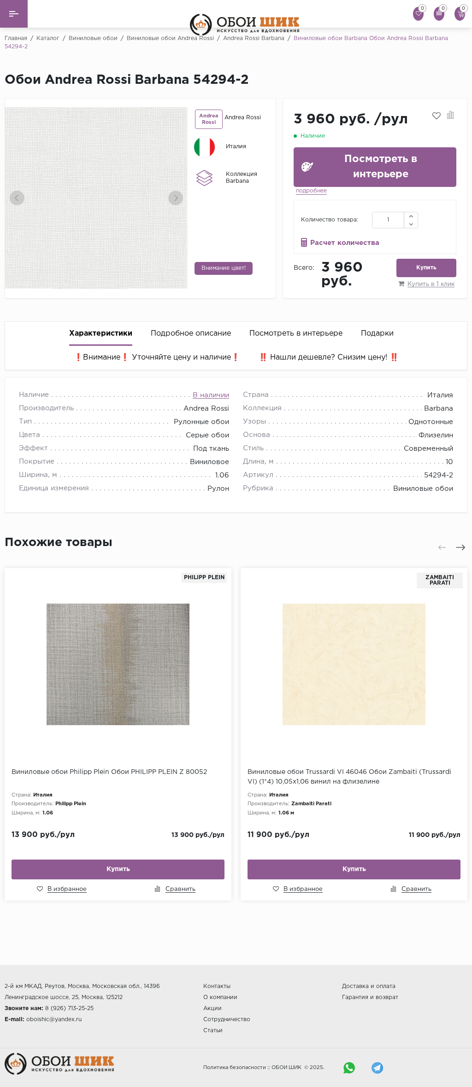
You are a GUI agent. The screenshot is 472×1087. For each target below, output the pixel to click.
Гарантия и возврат (370, 997)
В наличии (211, 395)
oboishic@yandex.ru (54, 1019)
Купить (426, 267)
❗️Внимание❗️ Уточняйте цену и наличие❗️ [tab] (157, 357)
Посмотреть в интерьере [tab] (295, 333)
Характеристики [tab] (100, 333)
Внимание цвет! (223, 268)
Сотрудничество (226, 1019)
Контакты (216, 986)
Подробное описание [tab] (191, 333)
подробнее (311, 190)
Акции (212, 1008)
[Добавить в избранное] (436, 116)
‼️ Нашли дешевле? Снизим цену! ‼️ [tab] (329, 357)
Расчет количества (344, 243)
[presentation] (17, 198)
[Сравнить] (450, 116)
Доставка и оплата (368, 986)
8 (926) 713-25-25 (69, 1008)
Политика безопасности (234, 1067)
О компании (220, 997)
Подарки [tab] (377, 333)
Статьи (213, 1030)
